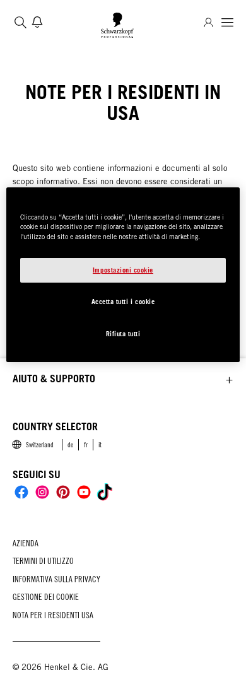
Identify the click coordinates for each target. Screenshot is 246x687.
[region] (123, 275)
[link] (70, 445)
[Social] (21, 492)
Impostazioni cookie (123, 270)
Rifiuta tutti (123, 334)
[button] (123, 379)
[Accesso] (208, 22)
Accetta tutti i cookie (123, 301)
